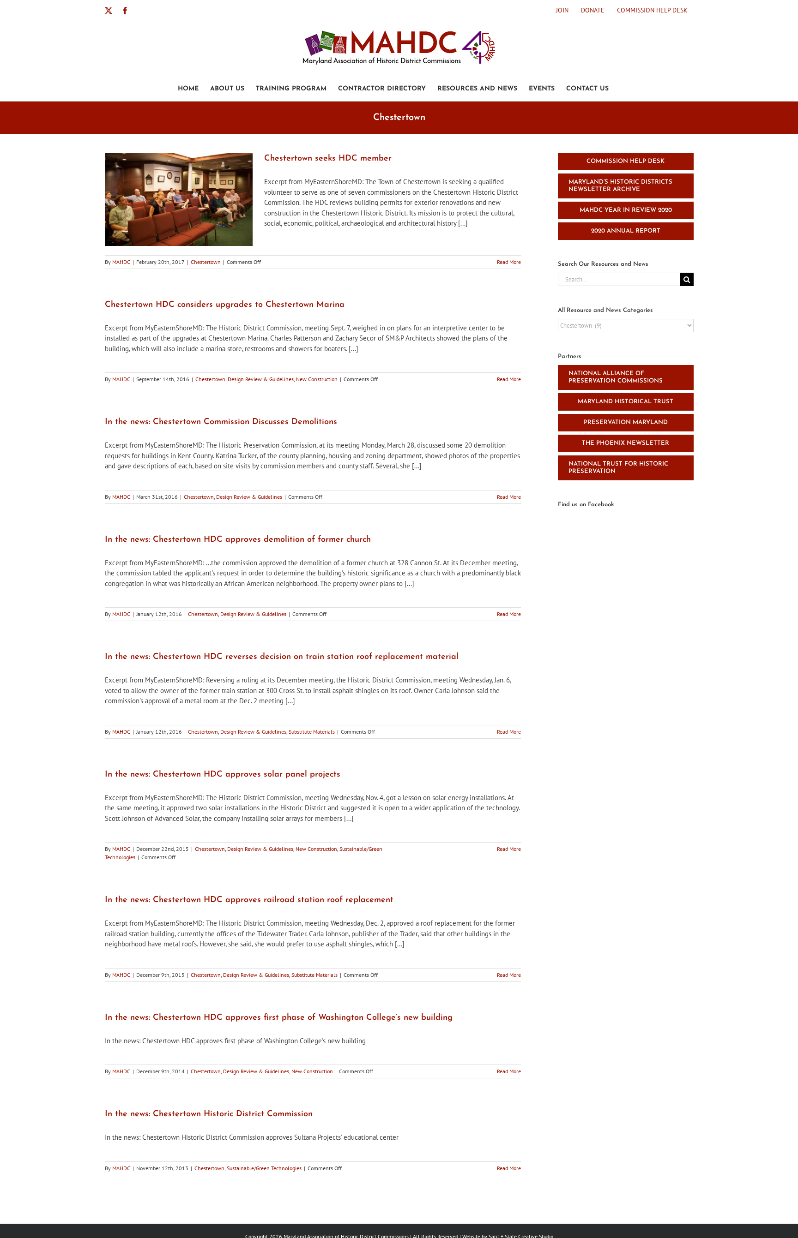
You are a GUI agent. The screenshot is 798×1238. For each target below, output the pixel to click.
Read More (509, 261)
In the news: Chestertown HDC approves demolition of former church (238, 540)
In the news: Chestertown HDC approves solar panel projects (222, 775)
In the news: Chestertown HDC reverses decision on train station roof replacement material (282, 657)
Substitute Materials (312, 731)
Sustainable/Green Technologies (264, 1168)
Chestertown (206, 261)
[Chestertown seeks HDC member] (179, 199)
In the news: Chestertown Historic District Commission (209, 1114)
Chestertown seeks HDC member (328, 159)
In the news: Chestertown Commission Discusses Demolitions (221, 422)
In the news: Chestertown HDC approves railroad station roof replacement (249, 900)
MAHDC (121, 261)
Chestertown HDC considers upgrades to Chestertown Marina (225, 305)
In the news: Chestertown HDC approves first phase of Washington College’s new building (279, 1018)
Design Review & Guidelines (261, 379)
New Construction (317, 379)
